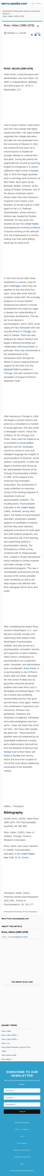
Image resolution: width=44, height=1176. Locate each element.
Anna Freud (28, 346)
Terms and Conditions (22, 1157)
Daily (22, 1164)
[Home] (14, 3)
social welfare (26, 443)
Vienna (15, 335)
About (18, 937)
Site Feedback (22, 1143)
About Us (26, 1129)
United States (32, 223)
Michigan (15, 286)
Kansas (8, 751)
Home (17, 1129)
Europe (16, 755)
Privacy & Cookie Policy (22, 1150)
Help (22, 1136)
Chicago (27, 331)
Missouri (33, 82)
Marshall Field (11, 369)
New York (9, 857)
